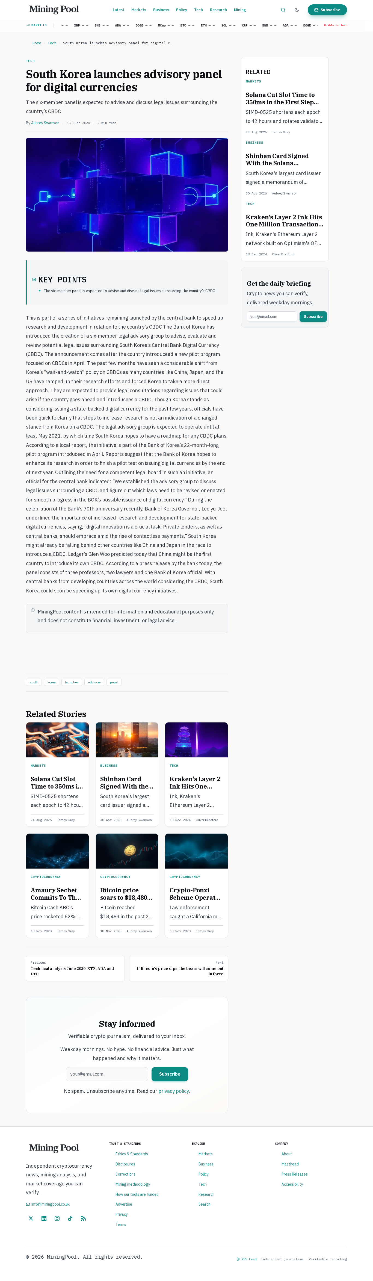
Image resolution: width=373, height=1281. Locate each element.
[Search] (283, 10)
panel (114, 682)
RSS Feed (249, 1259)
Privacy (122, 1214)
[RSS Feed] (83, 1218)
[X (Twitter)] (31, 1218)
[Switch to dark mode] (297, 10)
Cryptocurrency (46, 877)
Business (161, 9)
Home (36, 43)
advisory (94, 682)
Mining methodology (133, 1184)
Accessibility (292, 1184)
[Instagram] (57, 1218)
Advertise (124, 1204)
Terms (121, 1224)
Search (204, 1204)
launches (72, 682)
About (287, 1154)
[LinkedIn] (44, 1218)
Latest (118, 9)
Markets (138, 9)
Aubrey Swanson (45, 122)
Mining (240, 9)
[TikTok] (70, 1218)
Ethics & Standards (132, 1154)
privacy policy (173, 1091)
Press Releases (295, 1174)
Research (218, 9)
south (33, 682)
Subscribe (331, 9)
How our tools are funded (137, 1194)
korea (52, 682)
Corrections (125, 1174)
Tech (198, 9)
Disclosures (125, 1164)
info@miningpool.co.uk (50, 1204)
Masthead (290, 1164)
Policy (181, 9)
